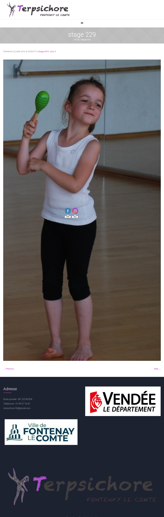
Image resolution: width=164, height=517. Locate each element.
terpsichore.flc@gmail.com (16, 408)
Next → (157, 369)
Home (76, 39)
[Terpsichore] (38, 9)
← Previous (8, 369)
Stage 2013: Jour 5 (47, 51)
